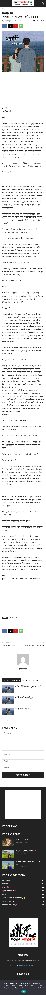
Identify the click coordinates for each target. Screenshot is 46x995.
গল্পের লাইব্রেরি (7, 21)
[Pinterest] (15, 26)
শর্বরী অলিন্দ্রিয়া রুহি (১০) (9, 645)
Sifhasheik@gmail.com (28, 965)
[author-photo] (23, 665)
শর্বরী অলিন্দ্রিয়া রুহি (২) (14, 618)
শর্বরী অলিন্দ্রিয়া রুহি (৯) (24, 709)
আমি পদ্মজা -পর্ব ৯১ (22, 839)
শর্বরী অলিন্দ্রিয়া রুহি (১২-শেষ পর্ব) (34, 645)
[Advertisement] (23, 89)
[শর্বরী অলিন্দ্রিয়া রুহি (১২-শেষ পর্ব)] (8, 689)
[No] (43, 987)
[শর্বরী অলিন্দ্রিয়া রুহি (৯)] (8, 712)
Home (4, 9)
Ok (24, 991)
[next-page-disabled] (7, 720)
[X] (10, 26)
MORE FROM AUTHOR (31, 680)
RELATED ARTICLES (12, 680)
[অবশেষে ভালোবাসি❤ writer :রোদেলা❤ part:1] (8, 865)
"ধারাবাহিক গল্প (12, 9)
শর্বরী (18, 9)
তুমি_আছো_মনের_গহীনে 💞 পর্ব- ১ (27, 851)
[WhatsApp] (21, 26)
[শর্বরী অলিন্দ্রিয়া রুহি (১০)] (8, 700)
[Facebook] (4, 26)
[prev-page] (3, 720)
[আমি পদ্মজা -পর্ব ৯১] (8, 842)
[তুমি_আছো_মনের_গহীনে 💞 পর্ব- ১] (8, 854)
